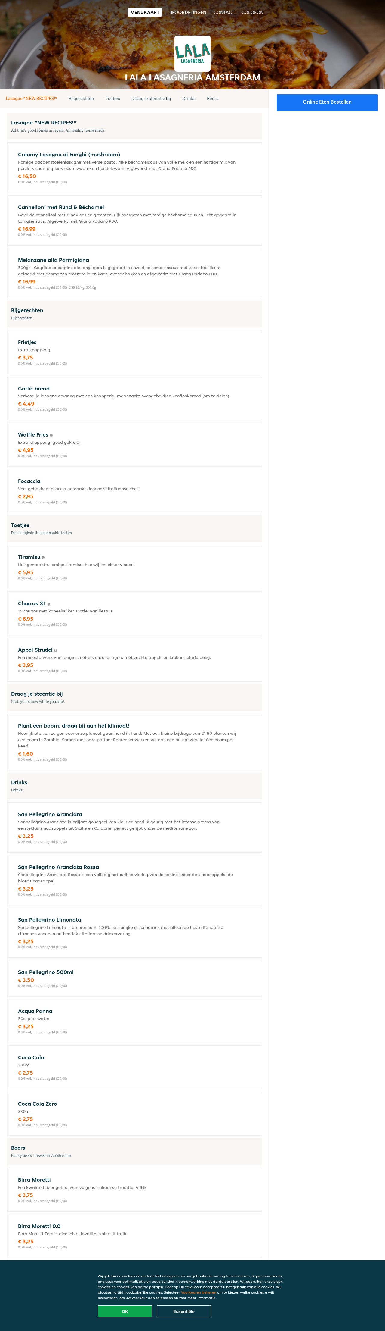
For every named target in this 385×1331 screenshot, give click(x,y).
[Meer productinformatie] (51, 435)
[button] (260, 98)
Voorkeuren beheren (198, 1292)
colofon (252, 12)
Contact (224, 12)
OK (125, 1311)
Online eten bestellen (327, 102)
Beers (212, 98)
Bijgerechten (81, 98)
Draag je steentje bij (151, 98)
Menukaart (144, 12)
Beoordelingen (187, 12)
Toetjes (113, 98)
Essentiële (184, 1311)
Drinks (189, 98)
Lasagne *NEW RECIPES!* (31, 98)
